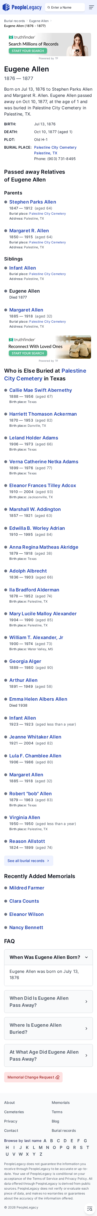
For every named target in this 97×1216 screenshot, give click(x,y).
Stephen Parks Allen (32, 202)
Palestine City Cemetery (47, 213)
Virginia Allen (24, 817)
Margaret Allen (26, 310)
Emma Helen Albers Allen (38, 699)
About (9, 1102)
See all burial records (26, 860)
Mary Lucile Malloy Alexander (43, 613)
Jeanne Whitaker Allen (35, 737)
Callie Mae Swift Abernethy (40, 390)
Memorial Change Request (31, 1077)
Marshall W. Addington (35, 509)
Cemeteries (14, 1112)
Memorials (61, 1102)
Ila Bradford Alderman (34, 589)
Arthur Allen (23, 680)
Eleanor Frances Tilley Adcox (42, 485)
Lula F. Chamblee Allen (35, 755)
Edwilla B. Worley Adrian (37, 528)
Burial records (14, 21)
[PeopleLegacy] (22, 7)
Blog (55, 1121)
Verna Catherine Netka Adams (43, 461)
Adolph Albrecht (28, 571)
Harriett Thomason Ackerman (43, 414)
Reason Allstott (27, 841)
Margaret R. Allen (29, 230)
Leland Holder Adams (33, 437)
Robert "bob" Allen (30, 793)
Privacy (10, 1121)
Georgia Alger (25, 661)
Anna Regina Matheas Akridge (43, 547)
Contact (11, 1130)
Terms (57, 1112)
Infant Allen (22, 268)
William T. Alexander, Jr (36, 637)
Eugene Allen (39, 21)
